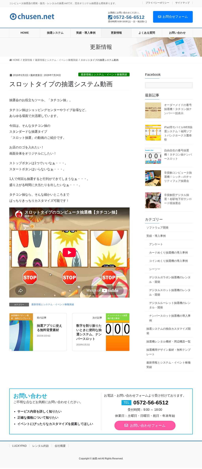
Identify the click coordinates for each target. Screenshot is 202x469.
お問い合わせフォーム (148, 425)
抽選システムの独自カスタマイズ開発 (168, 331)
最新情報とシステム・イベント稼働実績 (104, 74)
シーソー (154, 269)
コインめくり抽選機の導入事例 (168, 260)
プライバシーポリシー (157, 3)
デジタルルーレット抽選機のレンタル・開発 (170, 305)
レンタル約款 (40, 445)
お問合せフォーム (175, 16)
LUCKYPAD (19, 445)
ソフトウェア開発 (157, 227)
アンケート (156, 244)
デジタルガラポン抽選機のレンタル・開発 (170, 279)
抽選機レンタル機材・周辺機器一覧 (168, 341)
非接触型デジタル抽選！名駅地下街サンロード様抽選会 (178, 199)
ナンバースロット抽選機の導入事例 (170, 318)
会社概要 (60, 445)
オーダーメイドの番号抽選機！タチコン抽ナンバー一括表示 (178, 109)
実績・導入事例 (156, 235)
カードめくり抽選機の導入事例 (168, 252)
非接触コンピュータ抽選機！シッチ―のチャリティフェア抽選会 (178, 176)
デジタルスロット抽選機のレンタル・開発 (170, 292)
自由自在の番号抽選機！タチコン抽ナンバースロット (178, 154)
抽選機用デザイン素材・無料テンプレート (168, 352)
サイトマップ (182, 3)
